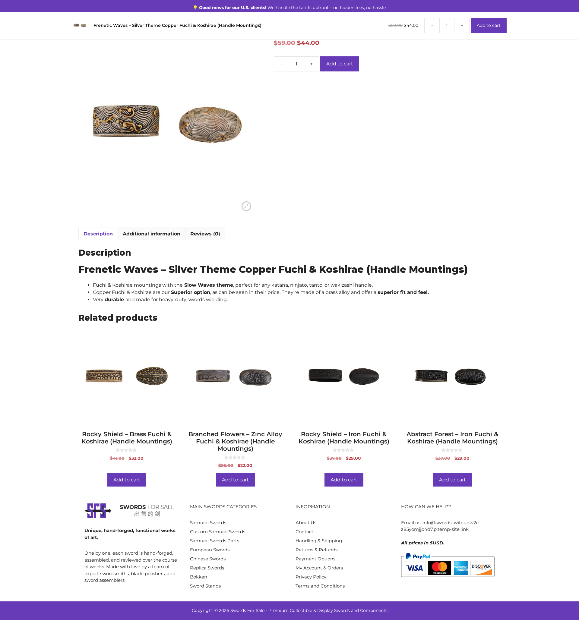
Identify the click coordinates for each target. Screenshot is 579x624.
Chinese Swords (208, 559)
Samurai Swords (208, 522)
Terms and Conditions (320, 586)
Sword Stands (205, 586)
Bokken (198, 577)
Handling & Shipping (319, 541)
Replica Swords (207, 568)
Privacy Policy (311, 577)
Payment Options (315, 559)
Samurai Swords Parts (214, 541)
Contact (304, 531)
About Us (306, 522)
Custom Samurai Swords (217, 531)
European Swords (209, 550)
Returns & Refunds (316, 550)
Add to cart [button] (126, 480)
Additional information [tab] (151, 234)
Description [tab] (98, 234)
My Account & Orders (319, 568)
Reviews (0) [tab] (205, 234)
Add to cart (339, 64)
